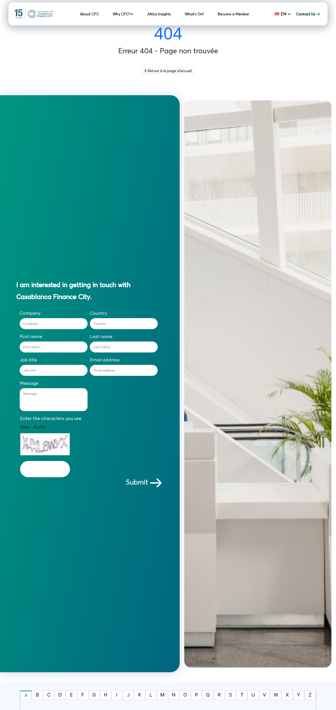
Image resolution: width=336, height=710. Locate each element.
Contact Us (305, 14)
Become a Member (233, 14)
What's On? (194, 14)
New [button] (24, 427)
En (284, 13)
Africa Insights (159, 14)
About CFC (89, 14)
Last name (101, 336)
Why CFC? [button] (122, 14)
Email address (105, 360)
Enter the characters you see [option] (50, 418)
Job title (28, 360)
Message (29, 383)
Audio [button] (39, 427)
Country (98, 313)
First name (31, 336)
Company (30, 313)
